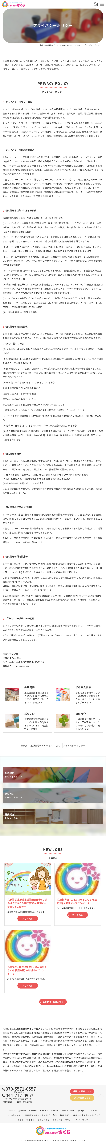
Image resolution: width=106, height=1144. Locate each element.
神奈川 (24, 745)
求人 (58, 745)
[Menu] (102, 4)
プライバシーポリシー (74, 745)
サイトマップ (82, 1120)
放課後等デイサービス (42, 745)
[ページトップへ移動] (101, 1094)
